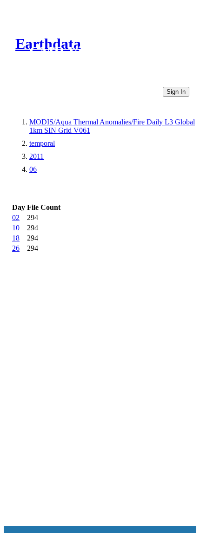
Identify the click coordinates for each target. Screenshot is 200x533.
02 (16, 217)
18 (16, 238)
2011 (36, 156)
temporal (42, 143)
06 (33, 169)
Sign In (176, 91)
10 (16, 228)
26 (16, 248)
